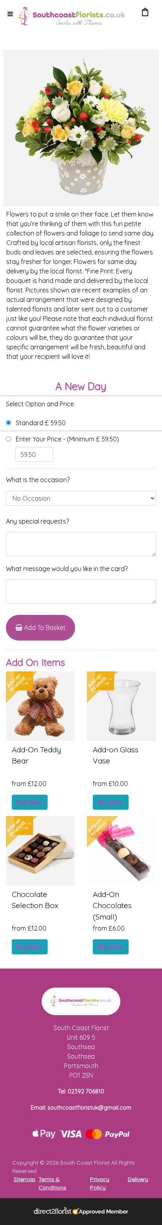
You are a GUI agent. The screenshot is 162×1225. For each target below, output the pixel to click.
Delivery (138, 1179)
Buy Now (29, 802)
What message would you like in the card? (66, 569)
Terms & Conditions (52, 1183)
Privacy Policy (99, 1183)
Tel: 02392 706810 (81, 1091)
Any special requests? (37, 521)
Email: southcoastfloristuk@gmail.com (81, 1107)
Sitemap (24, 1179)
